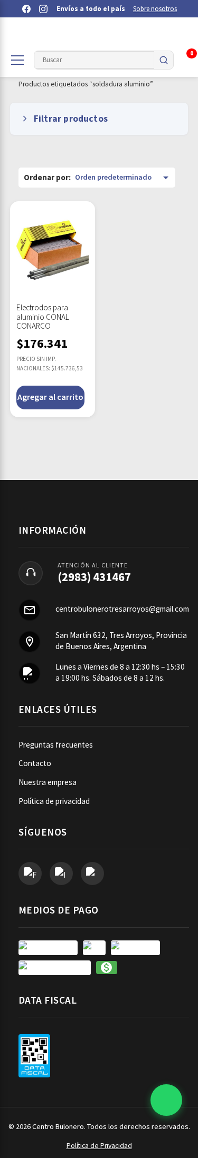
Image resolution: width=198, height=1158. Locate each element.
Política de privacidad (54, 801)
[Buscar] (163, 60)
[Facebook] (26, 9)
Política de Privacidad (99, 1145)
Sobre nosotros (155, 8)
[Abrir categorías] (17, 60)
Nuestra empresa (47, 782)
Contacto (34, 763)
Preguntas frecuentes (55, 745)
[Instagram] (43, 9)
